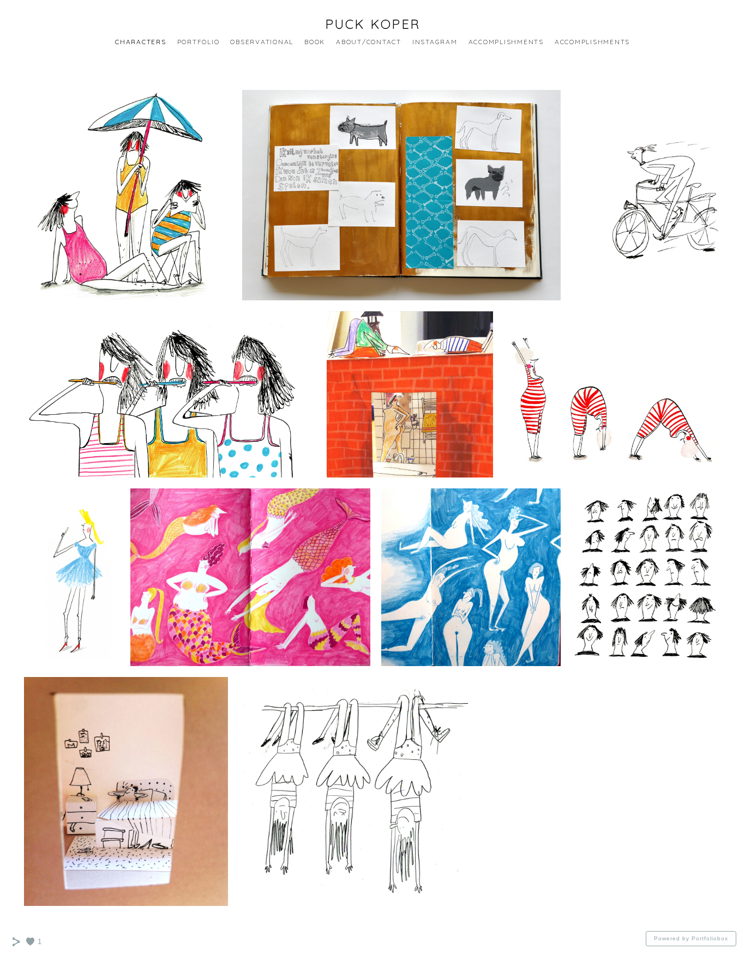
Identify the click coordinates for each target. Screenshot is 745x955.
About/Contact (368, 42)
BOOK (314, 42)
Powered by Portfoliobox (691, 938)
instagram (435, 42)
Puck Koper (372, 24)
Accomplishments (506, 42)
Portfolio (198, 42)
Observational (261, 42)
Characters (140, 42)
